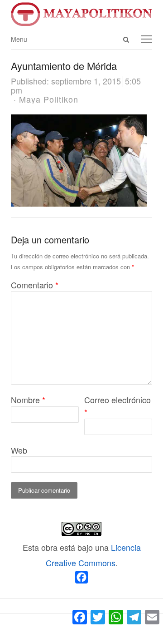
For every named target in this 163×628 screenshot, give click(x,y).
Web (19, 450)
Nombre (28, 399)
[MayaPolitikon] (81, 14)
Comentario (34, 285)
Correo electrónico (117, 406)
